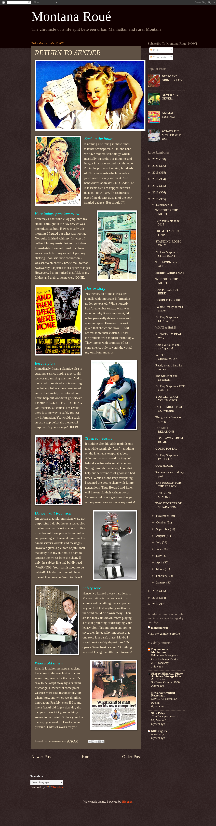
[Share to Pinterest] (102, 741)
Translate (58, 787)
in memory (157, 734)
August (161, 535)
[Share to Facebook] (99, 741)
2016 (155, 192)
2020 (155, 165)
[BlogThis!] (93, 741)
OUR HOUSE (164, 465)
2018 (155, 179)
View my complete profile (164, 633)
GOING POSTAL (166, 448)
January (161, 582)
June (159, 549)
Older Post (131, 756)
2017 (155, 186)
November (163, 515)
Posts (155, 50)
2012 (155, 604)
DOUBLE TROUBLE (169, 300)
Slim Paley (158, 713)
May (159, 555)
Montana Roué (71, 16)
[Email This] (90, 741)
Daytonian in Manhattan (159, 651)
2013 (155, 597)
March (160, 569)
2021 (155, 159)
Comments (159, 57)
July (159, 542)
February (162, 575)
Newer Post (41, 756)
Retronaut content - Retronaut (164, 694)
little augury (159, 731)
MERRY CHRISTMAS (169, 272)
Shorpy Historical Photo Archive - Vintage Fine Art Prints (167, 676)
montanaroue (159, 627)
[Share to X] (96, 741)
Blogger (127, 801)
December (162, 204)
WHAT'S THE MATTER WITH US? (172, 135)
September (163, 529)
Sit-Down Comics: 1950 (165, 682)
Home (87, 756)
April (159, 562)
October (161, 522)
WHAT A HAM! (165, 327)
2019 (155, 172)
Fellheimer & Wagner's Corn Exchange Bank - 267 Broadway (165, 658)
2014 (155, 591)
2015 (155, 199)
